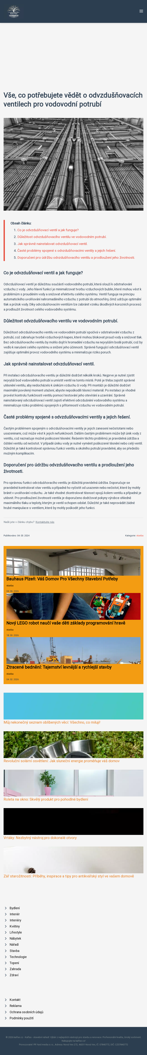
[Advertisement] (73, 50)
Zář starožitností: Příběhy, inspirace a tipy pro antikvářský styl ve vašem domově (69, 876)
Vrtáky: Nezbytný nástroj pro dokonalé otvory (40, 838)
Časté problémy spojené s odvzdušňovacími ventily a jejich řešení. (66, 251)
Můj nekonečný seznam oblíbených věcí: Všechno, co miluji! (52, 722)
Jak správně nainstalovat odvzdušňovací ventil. (52, 244)
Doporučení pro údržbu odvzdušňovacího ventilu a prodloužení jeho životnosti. (76, 257)
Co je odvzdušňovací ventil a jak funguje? (48, 230)
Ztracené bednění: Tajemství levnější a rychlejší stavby (59, 667)
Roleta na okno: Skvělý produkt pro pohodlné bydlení (46, 799)
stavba (139, 535)
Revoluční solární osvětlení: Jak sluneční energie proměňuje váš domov (62, 761)
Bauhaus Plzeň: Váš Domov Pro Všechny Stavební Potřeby (62, 578)
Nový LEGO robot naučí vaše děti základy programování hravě (65, 622)
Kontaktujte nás (44, 522)
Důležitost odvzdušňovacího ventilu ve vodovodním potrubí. (61, 237)
